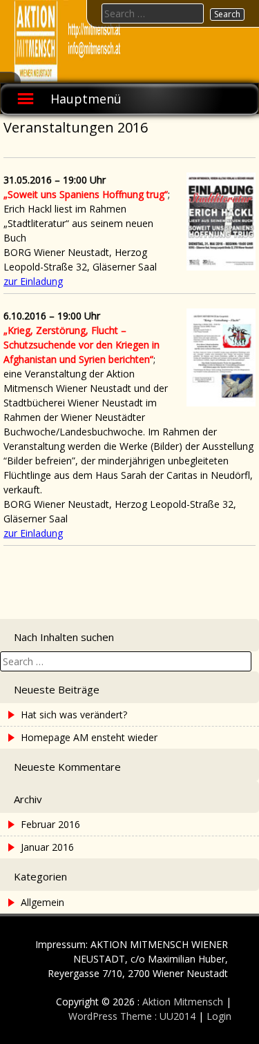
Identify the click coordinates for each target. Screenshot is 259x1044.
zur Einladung (33, 281)
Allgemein (42, 902)
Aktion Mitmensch (182, 1001)
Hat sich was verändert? (74, 714)
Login (219, 1016)
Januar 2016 (47, 847)
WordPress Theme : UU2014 (131, 1016)
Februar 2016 (50, 824)
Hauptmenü (86, 98)
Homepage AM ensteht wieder (89, 737)
